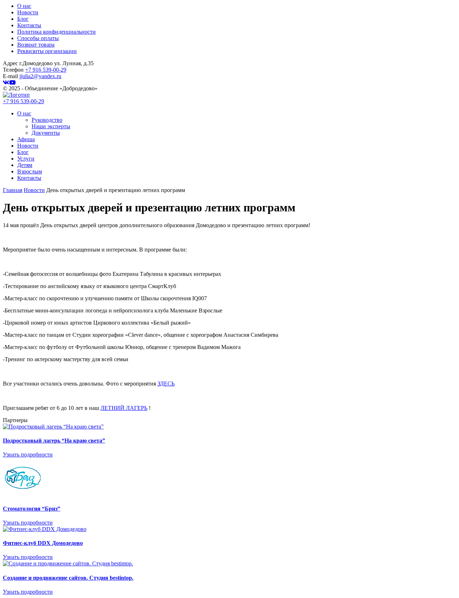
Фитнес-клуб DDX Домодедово (43, 543)
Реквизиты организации (47, 51)
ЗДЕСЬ (166, 384)
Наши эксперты (51, 126)
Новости (27, 12)
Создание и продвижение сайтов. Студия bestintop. (68, 578)
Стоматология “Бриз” (31, 509)
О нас (24, 6)
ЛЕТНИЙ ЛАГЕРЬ (123, 408)
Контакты (29, 25)
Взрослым (29, 171)
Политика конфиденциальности (56, 32)
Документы (46, 133)
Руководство (47, 120)
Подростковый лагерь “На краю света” (54, 440)
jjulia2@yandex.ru (40, 76)
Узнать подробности (28, 454)
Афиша (26, 139)
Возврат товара (36, 45)
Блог (23, 19)
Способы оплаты (38, 38)
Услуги (25, 159)
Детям (24, 165)
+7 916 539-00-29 (45, 70)
